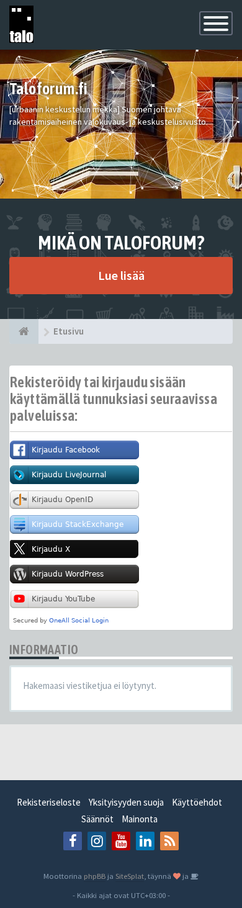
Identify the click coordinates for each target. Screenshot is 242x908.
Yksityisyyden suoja (126, 802)
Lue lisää (121, 275)
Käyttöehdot (197, 802)
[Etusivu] (23, 331)
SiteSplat (129, 876)
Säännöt (97, 819)
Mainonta (140, 819)
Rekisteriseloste (49, 802)
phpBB (94, 876)
